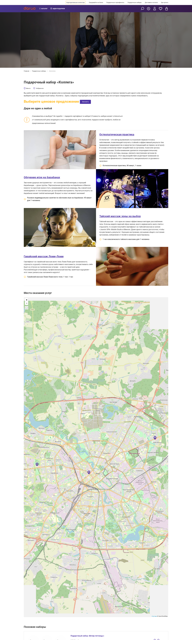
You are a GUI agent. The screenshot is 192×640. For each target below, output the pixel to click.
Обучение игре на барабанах (42, 177)
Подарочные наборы (135, 2)
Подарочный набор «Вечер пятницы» (87, 636)
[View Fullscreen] (26, 307)
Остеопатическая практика (116, 134)
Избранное (40, 88)
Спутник (154, 616)
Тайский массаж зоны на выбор (120, 216)
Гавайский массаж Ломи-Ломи (44, 256)
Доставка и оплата (151, 2)
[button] (155, 438)
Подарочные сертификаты (115, 2)
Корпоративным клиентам (75, 2)
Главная (27, 71)
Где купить (164, 2)
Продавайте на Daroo (96, 2)
